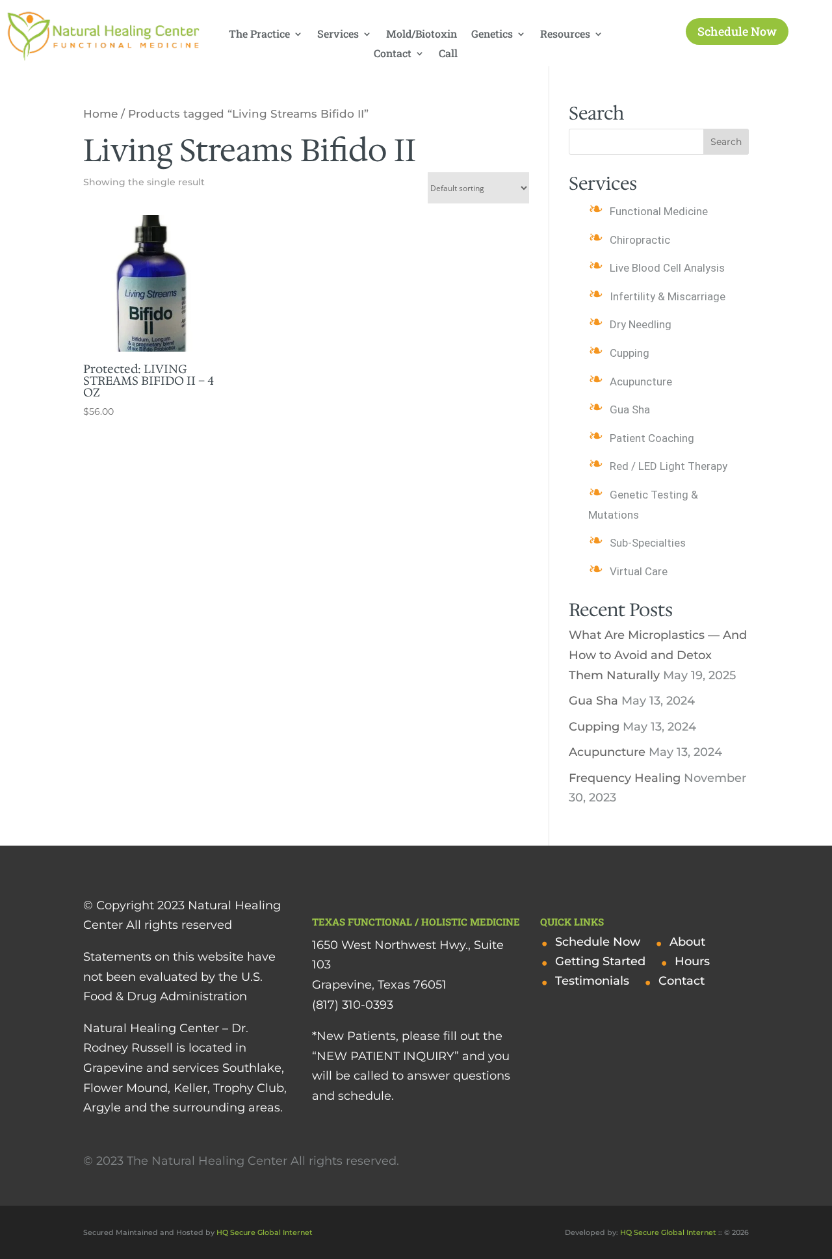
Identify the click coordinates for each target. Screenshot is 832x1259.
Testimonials (592, 982)
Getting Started (600, 962)
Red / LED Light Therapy (668, 466)
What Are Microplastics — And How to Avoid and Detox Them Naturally (658, 655)
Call (448, 54)
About (687, 943)
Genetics (492, 34)
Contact (392, 54)
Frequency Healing (625, 778)
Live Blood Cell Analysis (667, 267)
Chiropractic (640, 239)
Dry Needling (640, 324)
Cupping (629, 352)
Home (100, 113)
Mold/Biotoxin (421, 34)
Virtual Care (639, 571)
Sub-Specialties (648, 542)
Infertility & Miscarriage (667, 296)
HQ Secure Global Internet (264, 1232)
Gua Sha (630, 409)
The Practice (259, 34)
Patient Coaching (652, 438)
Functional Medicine (659, 211)
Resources (565, 34)
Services (338, 34)
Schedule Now (737, 31)
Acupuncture (641, 381)
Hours (692, 962)
